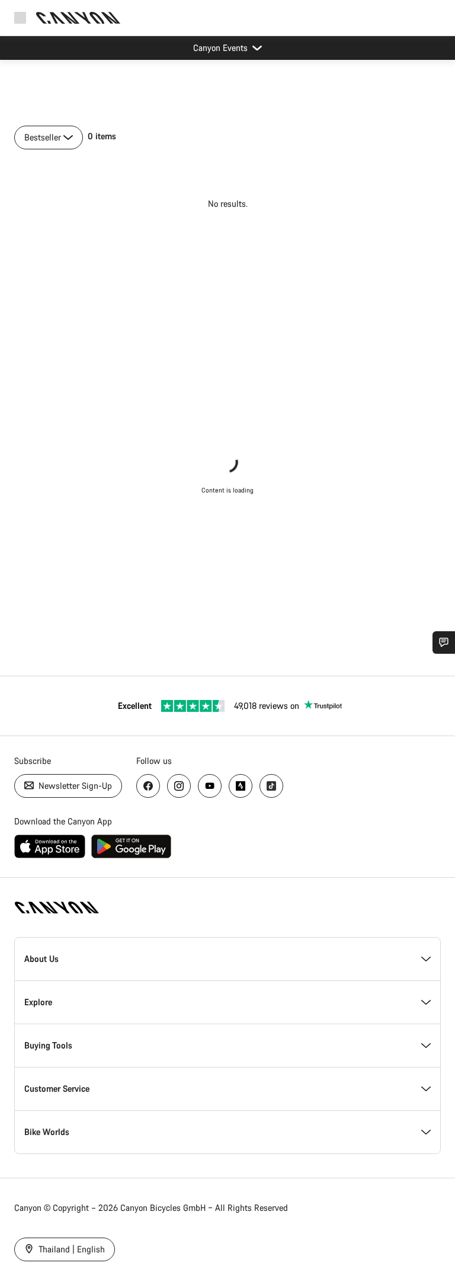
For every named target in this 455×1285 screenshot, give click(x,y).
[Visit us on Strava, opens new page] (240, 786)
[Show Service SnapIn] (443, 642)
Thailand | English (70, 1249)
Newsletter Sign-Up (74, 785)
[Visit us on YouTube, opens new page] (210, 786)
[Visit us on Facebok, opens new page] (148, 786)
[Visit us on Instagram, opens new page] (179, 786)
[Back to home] (78, 18)
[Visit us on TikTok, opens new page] (271, 786)
